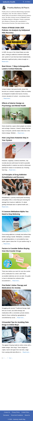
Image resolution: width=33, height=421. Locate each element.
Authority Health (9, 2)
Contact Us (7, 412)
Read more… (6, 61)
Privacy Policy (16, 412)
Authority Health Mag (19, 419)
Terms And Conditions (17, 415)
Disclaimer (6, 415)
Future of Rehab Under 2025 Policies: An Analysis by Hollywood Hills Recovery (16, 30)
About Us (27, 415)
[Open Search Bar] (23, 2)
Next (11, 358)
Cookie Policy (25, 412)
